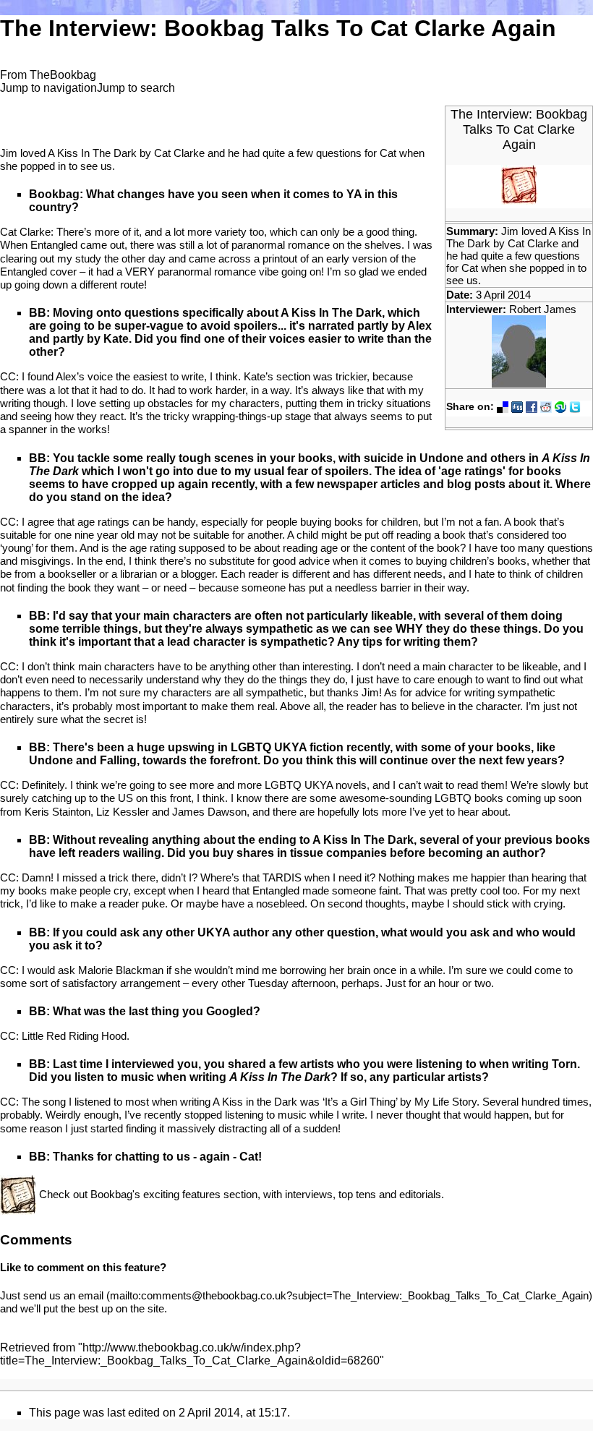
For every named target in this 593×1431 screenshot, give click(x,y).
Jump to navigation (48, 88)
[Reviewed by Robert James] (519, 350)
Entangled (53, 245)
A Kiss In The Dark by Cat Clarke (518, 237)
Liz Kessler (122, 812)
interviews (309, 1193)
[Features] (18, 1193)
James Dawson (209, 812)
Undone (441, 458)
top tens (357, 1193)
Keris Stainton (57, 812)
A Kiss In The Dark (331, 313)
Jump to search (136, 88)
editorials (420, 1193)
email (90, 1295)
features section (219, 1193)
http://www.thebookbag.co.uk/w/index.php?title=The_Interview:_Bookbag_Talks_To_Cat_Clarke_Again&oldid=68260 (190, 1354)
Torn (564, 1064)
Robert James (542, 309)
